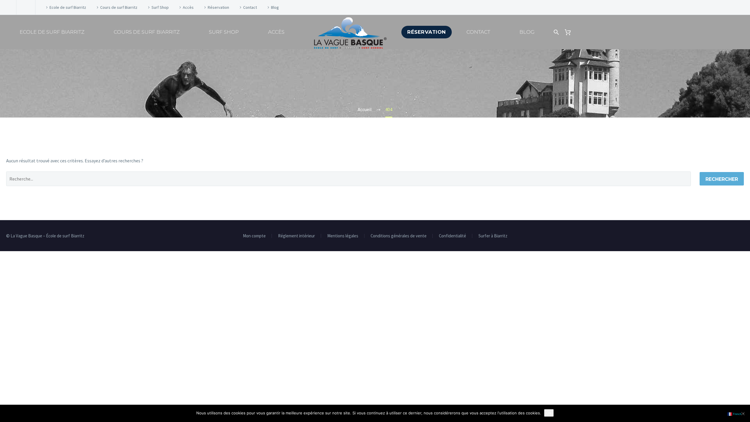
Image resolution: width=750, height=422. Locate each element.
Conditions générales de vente (399, 236)
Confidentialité (452, 236)
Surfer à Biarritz (492, 236)
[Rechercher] (555, 32)
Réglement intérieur (296, 236)
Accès (188, 7)
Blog (275, 7)
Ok (548, 413)
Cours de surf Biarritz (118, 7)
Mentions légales (342, 236)
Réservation (218, 7)
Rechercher (721, 179)
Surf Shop (160, 7)
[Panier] (569, 32)
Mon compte (254, 236)
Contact (250, 7)
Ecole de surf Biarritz (68, 7)
